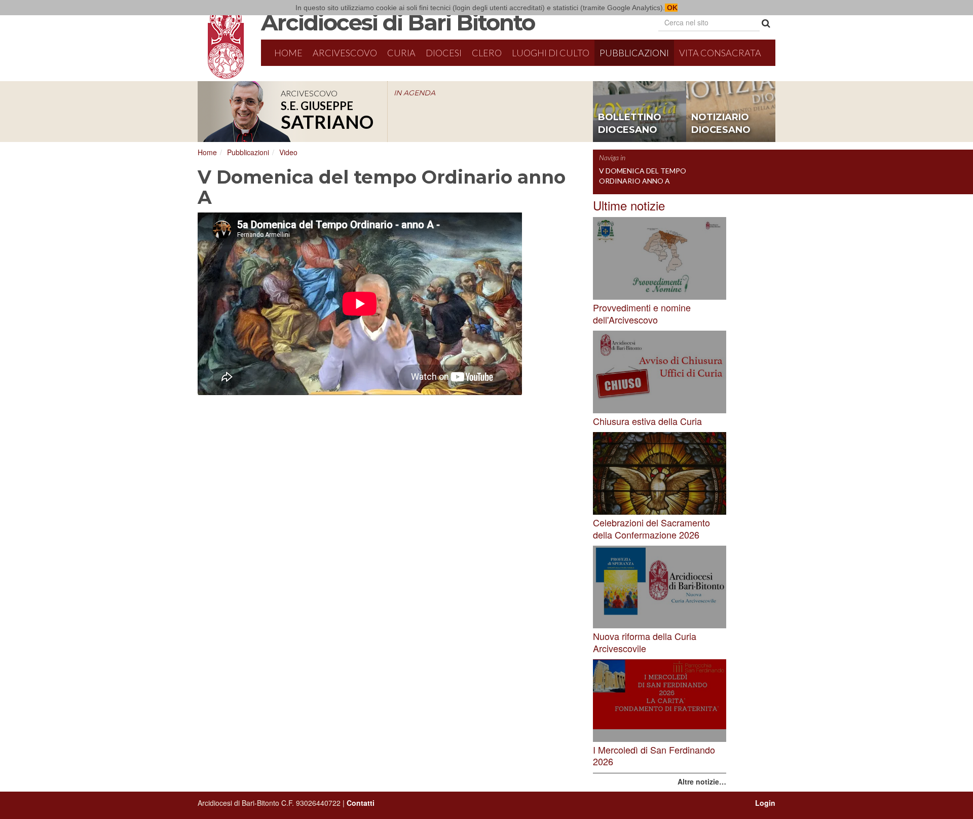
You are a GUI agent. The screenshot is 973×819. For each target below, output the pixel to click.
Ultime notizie (629, 205)
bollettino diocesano (629, 124)
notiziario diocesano (721, 124)
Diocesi (444, 52)
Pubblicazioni (634, 52)
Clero (487, 52)
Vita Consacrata (720, 52)
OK (671, 8)
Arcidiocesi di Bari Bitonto (398, 22)
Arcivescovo (345, 52)
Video (288, 152)
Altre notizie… (702, 781)
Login (765, 803)
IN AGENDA (414, 92)
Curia (401, 52)
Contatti (361, 803)
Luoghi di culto (550, 52)
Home (288, 52)
